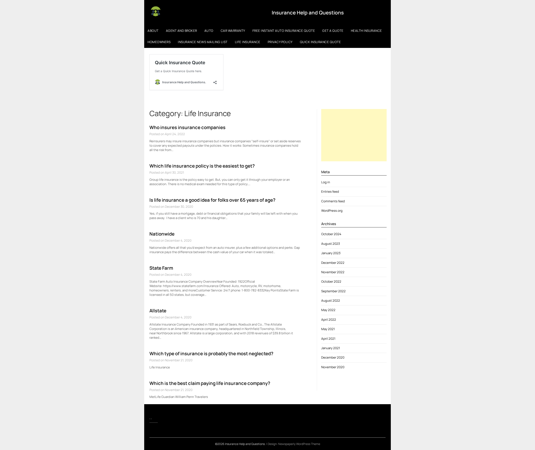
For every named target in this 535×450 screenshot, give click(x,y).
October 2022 (331, 281)
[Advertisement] (354, 135)
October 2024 (331, 234)
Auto (208, 30)
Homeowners (159, 42)
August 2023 (330, 243)
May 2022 (328, 310)
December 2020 (332, 357)
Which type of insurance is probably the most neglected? (211, 353)
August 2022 (330, 300)
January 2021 (330, 348)
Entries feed (330, 191)
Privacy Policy (280, 42)
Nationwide (162, 234)
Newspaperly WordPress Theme (299, 444)
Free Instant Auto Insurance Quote (283, 30)
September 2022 (333, 291)
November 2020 (332, 367)
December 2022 (332, 262)
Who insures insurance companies (187, 127)
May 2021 (328, 329)
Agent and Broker (181, 30)
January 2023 (330, 253)
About (153, 30)
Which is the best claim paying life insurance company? (209, 383)
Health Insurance (366, 30)
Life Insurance (247, 42)
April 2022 (328, 319)
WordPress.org (332, 210)
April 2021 (328, 338)
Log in (325, 182)
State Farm (161, 268)
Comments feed (333, 201)
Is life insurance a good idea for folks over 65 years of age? (212, 200)
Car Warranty (233, 30)
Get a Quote (333, 30)
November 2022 (332, 272)
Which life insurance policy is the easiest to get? (202, 166)
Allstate (157, 311)
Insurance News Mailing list (203, 42)
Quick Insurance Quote (320, 42)
